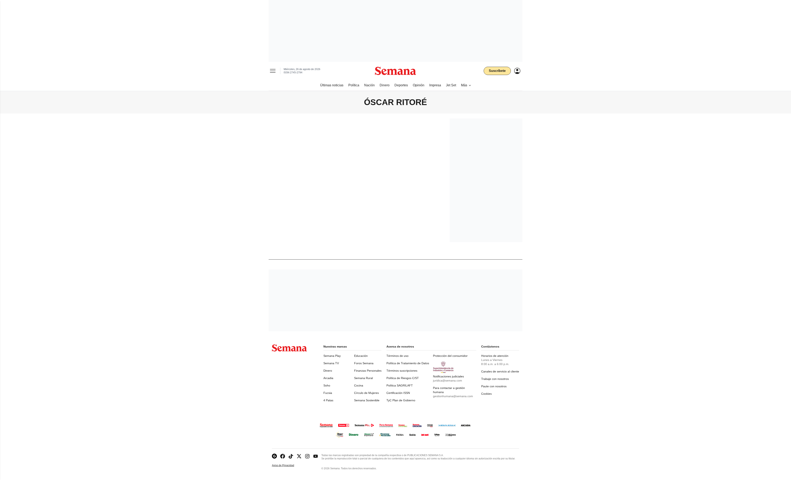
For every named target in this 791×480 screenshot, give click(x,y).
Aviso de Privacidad (287, 465)
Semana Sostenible (366, 400)
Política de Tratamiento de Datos (407, 363)
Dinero (327, 370)
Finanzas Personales (367, 370)
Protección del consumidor (450, 355)
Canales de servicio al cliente (500, 371)
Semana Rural (363, 378)
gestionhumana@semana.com (453, 396)
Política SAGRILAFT (399, 385)
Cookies (486, 393)
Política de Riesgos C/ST (402, 378)
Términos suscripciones (401, 370)
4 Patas (328, 400)
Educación (361, 355)
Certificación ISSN (398, 393)
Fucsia (327, 393)
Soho (326, 385)
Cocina (358, 385)
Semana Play (332, 355)
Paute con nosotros (494, 386)
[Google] (274, 456)
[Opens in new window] (282, 456)
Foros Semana (363, 363)
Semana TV (331, 363)
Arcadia (328, 378)
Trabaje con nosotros (495, 378)
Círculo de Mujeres (366, 393)
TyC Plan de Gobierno (400, 400)
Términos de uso (397, 355)
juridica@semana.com (447, 380)
